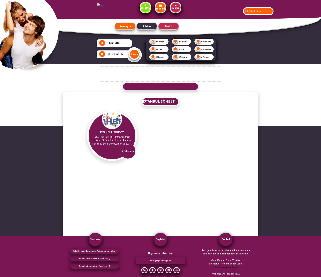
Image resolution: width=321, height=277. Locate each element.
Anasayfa (125, 26)
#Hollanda (206, 49)
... (131, 143)
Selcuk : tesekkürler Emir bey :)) (94, 266)
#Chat (159, 49)
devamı (129, 151)
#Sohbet (160, 41)
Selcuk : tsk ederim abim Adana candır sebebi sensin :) (96, 251)
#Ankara (182, 56)
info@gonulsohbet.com (225, 267)
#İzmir (181, 49)
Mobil (168, 26)
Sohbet (146, 26)
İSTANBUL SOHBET (112, 132)
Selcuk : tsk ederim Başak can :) (94, 258)
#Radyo (160, 56)
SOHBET (175, 8)
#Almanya (206, 41)
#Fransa (205, 56)
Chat (169, 261)
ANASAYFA (145, 8)
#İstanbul (182, 41)
